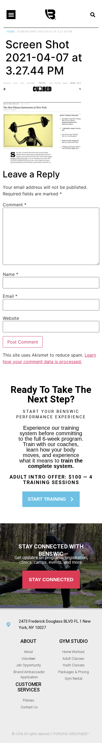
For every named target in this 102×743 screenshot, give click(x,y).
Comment (14, 204)
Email (10, 296)
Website (11, 318)
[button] (11, 14)
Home (11, 31)
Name (10, 274)
